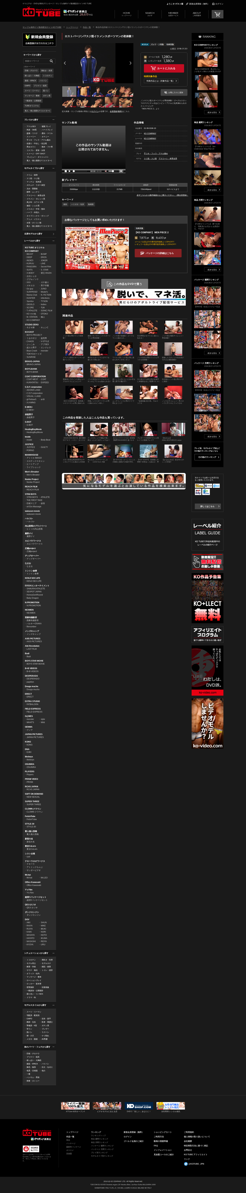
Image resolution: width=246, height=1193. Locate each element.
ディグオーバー (32, 556)
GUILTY (44, 447)
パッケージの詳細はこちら (160, 253)
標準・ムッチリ (33, 192)
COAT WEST (32, 379)
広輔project (30, 548)
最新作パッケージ (73, 1147)
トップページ (126, 14)
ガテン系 (46, 96)
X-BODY (30, 273)
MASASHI (31, 941)
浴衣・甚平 (46, 1019)
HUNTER (31, 298)
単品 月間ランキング (99, 1142)
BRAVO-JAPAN (32, 361)
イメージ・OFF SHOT (36, 154)
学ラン (29, 1029)
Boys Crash (32, 351)
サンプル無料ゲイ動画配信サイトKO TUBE (42, 27)
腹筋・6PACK (30, 81)
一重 (28, 1074)
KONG (28, 742)
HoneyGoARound (35, 595)
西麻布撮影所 (31, 617)
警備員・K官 (32, 1025)
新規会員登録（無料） (199, 4)
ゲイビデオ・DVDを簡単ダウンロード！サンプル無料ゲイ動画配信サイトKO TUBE (57, 4)
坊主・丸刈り (47, 1067)
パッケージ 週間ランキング (102, 1146)
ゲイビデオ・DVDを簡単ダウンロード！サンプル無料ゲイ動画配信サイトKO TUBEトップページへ (41, 11)
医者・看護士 (47, 1022)
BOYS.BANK (31, 369)
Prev (64, 63)
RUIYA (30, 929)
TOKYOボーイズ (34, 354)
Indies (43, 304)
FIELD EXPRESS (33, 709)
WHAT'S (30, 722)
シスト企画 (30, 853)
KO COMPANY (32, 251)
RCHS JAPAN (31, 786)
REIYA (44, 941)
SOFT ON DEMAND (34, 794)
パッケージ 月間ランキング (102, 1149)
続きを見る (212, 112)
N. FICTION (46, 295)
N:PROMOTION (32, 602)
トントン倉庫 (31, 571)
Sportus (30, 301)
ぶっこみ (31, 344)
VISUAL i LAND (34, 396)
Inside (28, 437)
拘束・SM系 (32, 130)
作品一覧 (87, 27)
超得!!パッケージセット (35, 897)
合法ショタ (32, 276)
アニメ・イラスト (34, 219)
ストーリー (31, 137)
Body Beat (45, 440)
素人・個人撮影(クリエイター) (37, 111)
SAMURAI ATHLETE (36, 588)
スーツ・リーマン (32, 91)
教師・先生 (31, 1022)
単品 (68, 1140)
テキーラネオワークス (35, 861)
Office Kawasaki (32, 882)
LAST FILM (32, 649)
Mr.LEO (44, 878)
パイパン (43, 81)
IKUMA (44, 938)
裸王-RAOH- (46, 273)
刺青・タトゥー (33, 1081)
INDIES (30, 260)
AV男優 (45, 1039)
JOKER (44, 260)
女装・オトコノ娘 (34, 223)
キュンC (44, 327)
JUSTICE (29, 444)
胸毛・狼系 (31, 1067)
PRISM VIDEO (31, 779)
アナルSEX (31, 126)
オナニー (45, 137)
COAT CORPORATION (35, 376)
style (43, 719)
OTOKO (44, 314)
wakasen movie (32, 511)
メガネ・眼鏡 (32, 1039)
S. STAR (44, 270)
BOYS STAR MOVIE (34, 661)
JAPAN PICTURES (34, 734)
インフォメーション (163, 1150)
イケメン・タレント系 (36, 199)
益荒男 (44, 338)
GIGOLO (30, 304)
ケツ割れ (45, 1036)
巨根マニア (32, 503)
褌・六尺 (30, 1036)
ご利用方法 (159, 1136)
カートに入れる (166, 68)
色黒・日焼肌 (32, 1071)
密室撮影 (30, 987)
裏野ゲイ (29, 533)
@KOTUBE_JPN (196, 1164)
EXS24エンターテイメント (37, 585)
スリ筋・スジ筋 (33, 178)
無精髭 (91, 204)
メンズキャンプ (32, 631)
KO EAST (29, 332)
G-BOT (28, 422)
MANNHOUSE (31, 455)
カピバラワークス (33, 541)
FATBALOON (32, 704)
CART (217, 14)
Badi (27, 653)
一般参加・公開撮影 (33, 101)
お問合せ (188, 1150)
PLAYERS (29, 771)
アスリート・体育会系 (36, 195)
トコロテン (47, 76)
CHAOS (30, 341)
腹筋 (65, 204)
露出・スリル (47, 133)
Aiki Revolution (32, 646)
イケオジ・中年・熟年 (36, 209)
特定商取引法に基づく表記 (196, 1146)
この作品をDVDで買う (127, 284)
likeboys (29, 756)
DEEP (29, 257)
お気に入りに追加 (175, 92)
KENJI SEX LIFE (32, 578)
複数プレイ (46, 126)
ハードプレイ (47, 130)
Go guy (30, 289)
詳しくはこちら (207, 506)
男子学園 (45, 285)
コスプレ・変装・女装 (36, 150)
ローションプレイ (34, 980)
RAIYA (29, 926)
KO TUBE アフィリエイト (196, 1154)
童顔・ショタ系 (33, 206)
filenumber (31, 626)
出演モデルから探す (33, 234)
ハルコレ (29, 518)
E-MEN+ (29, 407)
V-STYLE (45, 341)
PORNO (30, 450)
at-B (43, 399)
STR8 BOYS (30, 494)
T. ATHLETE (32, 310)
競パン (46, 91)
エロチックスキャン (36, 461)
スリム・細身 (32, 175)
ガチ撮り (45, 282)
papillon (30, 682)
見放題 (69, 1154)
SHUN (44, 922)
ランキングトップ (98, 1135)
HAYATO (30, 938)
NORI (43, 932)
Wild (43, 722)
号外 (43, 307)
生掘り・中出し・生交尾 (37, 143)
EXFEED (45, 382)
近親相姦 (45, 987)
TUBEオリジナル (32, 106)
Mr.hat (28, 875)
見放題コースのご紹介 (164, 1154)
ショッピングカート (163, 1132)
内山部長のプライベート (36, 526)
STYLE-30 (29, 824)
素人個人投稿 (31, 831)
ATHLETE (45, 497)
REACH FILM (31, 486)
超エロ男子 (32, 347)
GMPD (27, 86)
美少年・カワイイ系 (35, 202)
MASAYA (31, 935)
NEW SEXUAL (33, 797)
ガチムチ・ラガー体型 (36, 185)
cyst (28, 856)
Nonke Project (31, 479)
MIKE (43, 926)
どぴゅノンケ (33, 279)
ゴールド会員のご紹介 (134, 1141)
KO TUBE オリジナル (35, 247)
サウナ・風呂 (32, 970)
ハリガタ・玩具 (77, 204)
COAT (43, 379)
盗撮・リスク (32, 133)
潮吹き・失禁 (46, 71)
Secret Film (46, 266)
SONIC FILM (46, 310)
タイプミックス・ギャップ (38, 216)
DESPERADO (31, 676)
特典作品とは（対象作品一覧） (161, 81)
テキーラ (31, 864)
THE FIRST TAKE (34, 500)
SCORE (30, 307)
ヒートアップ (33, 464)
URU (43, 944)
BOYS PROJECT (34, 335)
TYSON (44, 301)
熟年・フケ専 (47, 147)
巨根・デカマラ (31, 71)
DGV (27, 919)
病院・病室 (46, 967)
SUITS (29, 270)
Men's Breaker (32, 472)
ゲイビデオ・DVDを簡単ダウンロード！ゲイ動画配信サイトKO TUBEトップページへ (37, 1132)
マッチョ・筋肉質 (34, 182)
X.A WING (31, 402)
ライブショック (34, 467)
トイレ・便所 (47, 970)
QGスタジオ (30, 904)
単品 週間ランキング (99, 1139)
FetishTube (30, 816)
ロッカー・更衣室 (34, 984)
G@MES (29, 716)
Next (130, 63)
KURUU (30, 263)
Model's (44, 292)
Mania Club (32, 295)
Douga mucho (31, 686)
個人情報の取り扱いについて (197, 1136)
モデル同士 (31, 963)
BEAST (30, 254)
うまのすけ (32, 338)
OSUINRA (29, 764)
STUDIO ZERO (31, 324)
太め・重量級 (32, 189)
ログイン (219, 4)
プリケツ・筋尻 (40, 86)
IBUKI (43, 929)
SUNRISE (31, 357)
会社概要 (188, 1141)
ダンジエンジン (32, 912)
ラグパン (45, 1032)
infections (45, 298)
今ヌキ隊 (31, 327)
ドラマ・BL (31, 997)
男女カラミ (31, 147)
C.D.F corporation (33, 387)
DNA (27, 749)
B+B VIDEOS (31, 668)
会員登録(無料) (116, 111)
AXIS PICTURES (32, 638)
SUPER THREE (32, 801)
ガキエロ (31, 285)
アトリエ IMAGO (34, 458)
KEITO (44, 935)
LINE (43, 263)
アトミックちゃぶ (35, 867)
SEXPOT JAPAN (34, 591)
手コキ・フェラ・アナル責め (39, 140)
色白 (43, 1071)
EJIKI (29, 752)
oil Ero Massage (34, 506)
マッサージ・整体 (32, 96)
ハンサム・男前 (33, 1077)
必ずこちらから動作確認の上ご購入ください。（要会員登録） (162, 195)
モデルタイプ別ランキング (102, 1156)
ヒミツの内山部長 (35, 529)
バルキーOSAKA (34, 623)
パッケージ (70, 1143)
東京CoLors (30, 846)
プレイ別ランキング (99, 1153)
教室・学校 (31, 967)
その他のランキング (207, 457)
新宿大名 (29, 839)
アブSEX (45, 344)
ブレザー (45, 1029)
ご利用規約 (189, 1132)
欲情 (43, 503)
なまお (28, 563)
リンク (187, 1159)
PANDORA (31, 266)
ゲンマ (30, 730)
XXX (29, 282)
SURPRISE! (32, 292)
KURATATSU (32, 382)
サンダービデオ (34, 870)
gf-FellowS (31, 399)
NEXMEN (29, 610)
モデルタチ (46, 963)
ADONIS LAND (33, 390)
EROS (44, 257)
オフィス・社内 (33, 973)
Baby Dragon (33, 598)
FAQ (156, 1146)
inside (29, 440)
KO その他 (31, 314)
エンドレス (46, 347)
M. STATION (32, 317)
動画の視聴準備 (161, 1141)
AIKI (28, 922)
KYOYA (30, 944)
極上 (43, 317)
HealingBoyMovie (33, 429)
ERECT (28, 694)
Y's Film (28, 890)
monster (44, 351)
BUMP (44, 254)
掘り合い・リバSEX (35, 994)
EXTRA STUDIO (32, 701)
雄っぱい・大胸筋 (32, 76)
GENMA (28, 727)
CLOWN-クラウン (33, 809)
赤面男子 (29, 414)
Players (30, 774)
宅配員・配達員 (33, 1015)
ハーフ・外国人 (33, 212)
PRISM (30, 782)
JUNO (43, 289)
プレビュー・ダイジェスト (38, 157)
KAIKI (29, 932)
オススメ (70, 1150)
